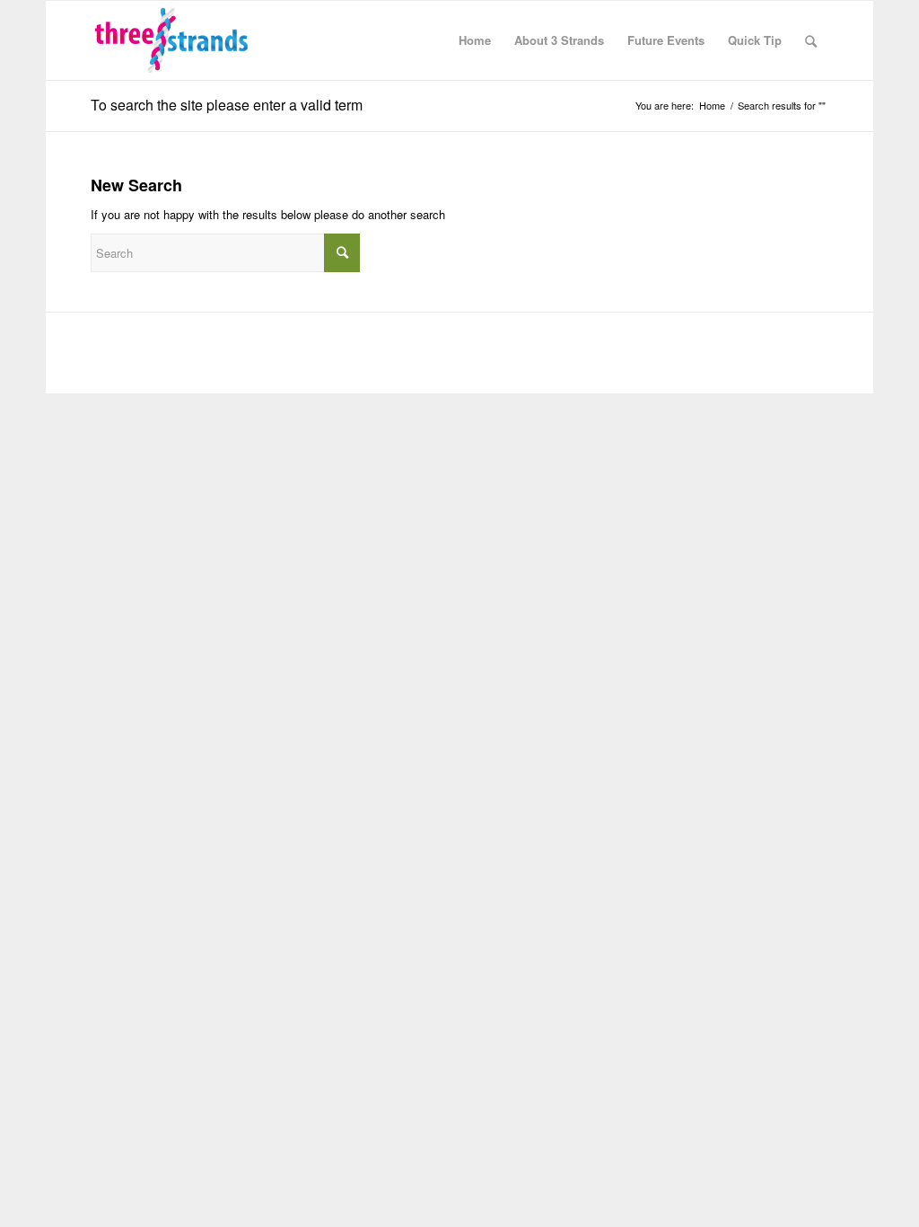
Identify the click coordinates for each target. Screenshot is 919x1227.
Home (712, 105)
